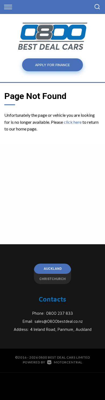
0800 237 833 (59, 313)
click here (73, 122)
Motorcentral (68, 362)
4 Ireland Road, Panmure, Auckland (61, 329)
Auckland (53, 269)
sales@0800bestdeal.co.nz (58, 321)
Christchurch (52, 279)
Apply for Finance (52, 64)
